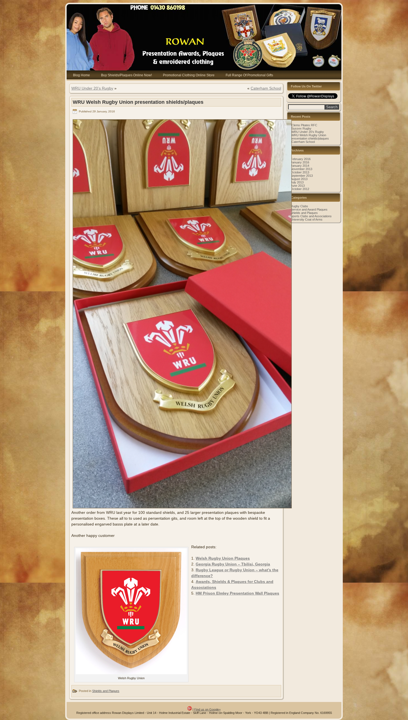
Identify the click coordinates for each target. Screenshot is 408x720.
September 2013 (302, 175)
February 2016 (301, 159)
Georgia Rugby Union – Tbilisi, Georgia (233, 564)
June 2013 (298, 185)
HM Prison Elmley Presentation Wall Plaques (237, 593)
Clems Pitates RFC (304, 125)
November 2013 (301, 169)
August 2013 (299, 179)
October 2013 (300, 172)
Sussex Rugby (301, 128)
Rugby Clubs (299, 206)
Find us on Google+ (207, 709)
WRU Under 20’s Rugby (92, 88)
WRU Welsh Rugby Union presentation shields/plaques (310, 136)
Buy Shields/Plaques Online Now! (126, 75)
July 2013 (297, 182)
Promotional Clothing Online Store (189, 75)
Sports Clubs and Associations (311, 216)
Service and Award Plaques (309, 209)
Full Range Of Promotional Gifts (249, 75)
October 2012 (300, 189)
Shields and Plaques (105, 691)
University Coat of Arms (307, 219)
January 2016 (300, 162)
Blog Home (81, 75)
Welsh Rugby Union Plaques (223, 558)
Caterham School (266, 88)
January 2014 (300, 165)
